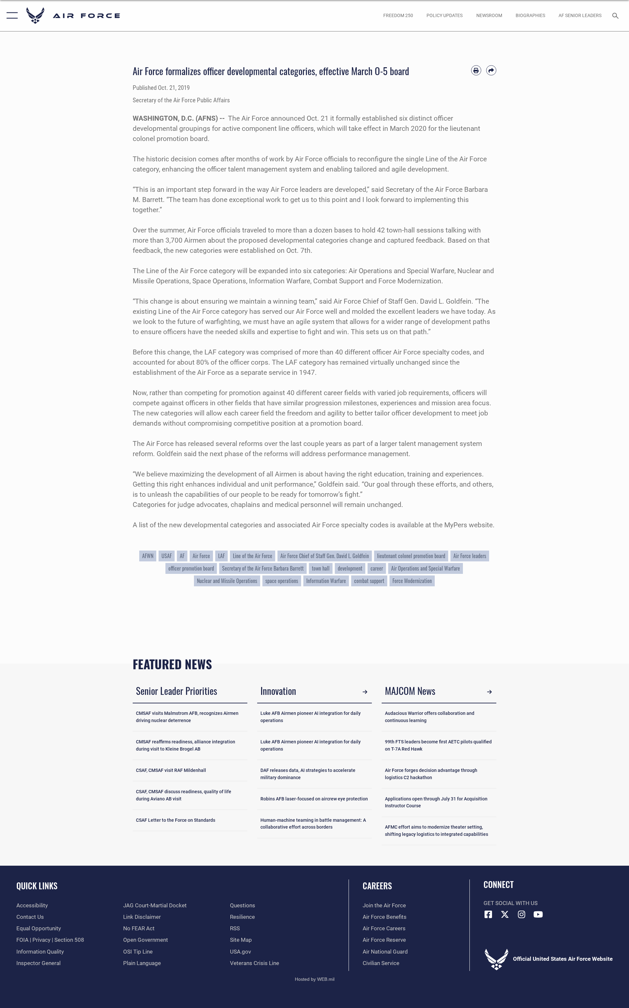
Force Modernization (412, 580)
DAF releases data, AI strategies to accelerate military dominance (307, 774)
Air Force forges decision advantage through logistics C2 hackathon (431, 774)
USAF (167, 555)
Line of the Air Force (252, 555)
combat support (369, 580)
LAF (221, 555)
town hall (321, 568)
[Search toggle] (616, 15)
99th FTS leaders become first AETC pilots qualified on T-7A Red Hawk (438, 745)
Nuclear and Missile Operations (227, 580)
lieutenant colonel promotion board (411, 555)
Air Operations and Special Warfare (425, 568)
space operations (281, 580)
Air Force (255, 118)
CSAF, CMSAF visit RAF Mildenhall (171, 770)
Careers (377, 885)
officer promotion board (191, 568)
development (350, 568)
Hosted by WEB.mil (314, 979)
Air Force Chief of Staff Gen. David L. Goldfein (402, 301)
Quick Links (36, 885)
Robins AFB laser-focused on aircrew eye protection (314, 799)
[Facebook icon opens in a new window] (488, 914)
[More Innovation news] (365, 691)
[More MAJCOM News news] (489, 691)
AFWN (147, 555)
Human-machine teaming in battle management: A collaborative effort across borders (313, 823)
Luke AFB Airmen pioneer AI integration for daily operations (310, 717)
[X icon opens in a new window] (505, 914)
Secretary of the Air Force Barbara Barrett (263, 568)
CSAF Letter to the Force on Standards (175, 820)
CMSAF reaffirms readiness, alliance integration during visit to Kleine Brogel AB (185, 745)
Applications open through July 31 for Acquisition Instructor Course (436, 802)
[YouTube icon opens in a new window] (538, 914)
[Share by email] (491, 70)
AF (182, 555)
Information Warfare (326, 580)
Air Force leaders (469, 555)
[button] (10, 15)
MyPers (455, 525)
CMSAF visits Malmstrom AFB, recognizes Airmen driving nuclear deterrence (187, 717)
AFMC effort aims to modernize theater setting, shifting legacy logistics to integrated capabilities (436, 830)
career (377, 568)
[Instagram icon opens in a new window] (521, 914)
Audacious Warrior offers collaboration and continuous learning (429, 717)
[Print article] (476, 70)
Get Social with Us (511, 903)
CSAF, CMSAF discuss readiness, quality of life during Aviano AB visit (183, 795)
